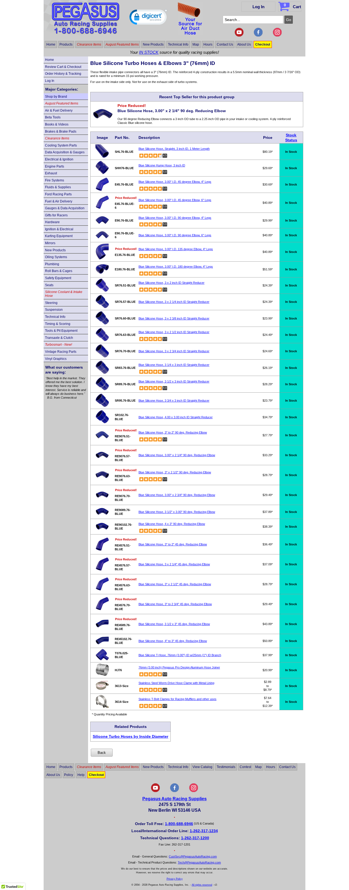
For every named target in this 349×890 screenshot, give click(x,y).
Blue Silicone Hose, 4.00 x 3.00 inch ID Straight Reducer (176, 417)
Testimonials (226, 767)
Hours (207, 44)
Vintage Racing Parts (60, 352)
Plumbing (52, 264)
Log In (258, 6)
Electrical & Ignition (59, 159)
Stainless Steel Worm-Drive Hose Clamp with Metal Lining (176, 683)
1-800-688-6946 (179, 824)
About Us (244, 44)
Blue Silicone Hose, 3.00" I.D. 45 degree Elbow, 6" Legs (175, 200)
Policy (68, 775)
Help (81, 775)
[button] (148, 18)
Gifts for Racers (56, 215)
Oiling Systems (56, 257)
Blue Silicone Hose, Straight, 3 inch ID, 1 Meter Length (174, 148)
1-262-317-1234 (204, 831)
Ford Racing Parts (58, 194)
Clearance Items (89, 44)
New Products (153, 44)
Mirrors (50, 243)
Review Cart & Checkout (63, 67)
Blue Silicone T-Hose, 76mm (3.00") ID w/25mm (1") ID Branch (180, 655)
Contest (245, 767)
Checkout (262, 44)
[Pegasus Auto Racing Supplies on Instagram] (277, 35)
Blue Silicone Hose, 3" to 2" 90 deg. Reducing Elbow (173, 432)
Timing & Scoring (57, 324)
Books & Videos (56, 124)
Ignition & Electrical (59, 229)
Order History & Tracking (63, 74)
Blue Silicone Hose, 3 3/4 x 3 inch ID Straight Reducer (174, 400)
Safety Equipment (58, 278)
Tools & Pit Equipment (61, 331)
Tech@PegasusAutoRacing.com (199, 862)
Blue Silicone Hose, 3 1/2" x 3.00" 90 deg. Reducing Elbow (177, 511)
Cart (292, 6)
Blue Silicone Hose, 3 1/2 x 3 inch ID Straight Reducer (174, 381)
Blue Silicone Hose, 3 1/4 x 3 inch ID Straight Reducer (174, 364)
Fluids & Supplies (58, 187)
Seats (49, 285)
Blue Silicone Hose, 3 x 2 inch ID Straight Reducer (171, 282)
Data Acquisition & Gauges (65, 152)
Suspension (54, 310)
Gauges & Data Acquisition (65, 208)
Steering (51, 303)
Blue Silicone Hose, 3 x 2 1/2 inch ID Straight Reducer (174, 332)
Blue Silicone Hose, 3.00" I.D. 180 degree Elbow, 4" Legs (176, 266)
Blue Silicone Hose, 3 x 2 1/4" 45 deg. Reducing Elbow (174, 564)
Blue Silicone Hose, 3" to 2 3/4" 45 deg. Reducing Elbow (175, 604)
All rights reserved (202, 884)
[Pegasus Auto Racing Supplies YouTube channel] (239, 35)
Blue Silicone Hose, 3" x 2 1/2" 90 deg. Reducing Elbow (175, 472)
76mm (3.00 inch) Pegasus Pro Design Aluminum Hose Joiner (179, 667)
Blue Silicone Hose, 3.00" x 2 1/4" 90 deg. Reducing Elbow (177, 455)
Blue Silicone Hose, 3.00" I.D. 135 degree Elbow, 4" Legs (176, 249)
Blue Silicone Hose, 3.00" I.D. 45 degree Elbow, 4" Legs (175, 181)
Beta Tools (53, 117)
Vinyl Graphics (56, 359)
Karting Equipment (59, 236)
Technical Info (178, 44)
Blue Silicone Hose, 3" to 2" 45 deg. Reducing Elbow (173, 544)
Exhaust (51, 173)
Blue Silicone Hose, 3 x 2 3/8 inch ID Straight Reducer (174, 318)
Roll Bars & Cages (58, 271)
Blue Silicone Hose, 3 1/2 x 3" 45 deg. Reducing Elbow (174, 624)
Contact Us (225, 44)
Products (66, 44)
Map (195, 44)
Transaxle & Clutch (59, 338)
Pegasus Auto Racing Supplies (174, 798)
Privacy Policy (175, 878)
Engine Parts (54, 166)
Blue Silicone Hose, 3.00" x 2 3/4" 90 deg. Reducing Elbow (177, 495)
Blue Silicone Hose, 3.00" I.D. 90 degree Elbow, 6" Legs (175, 235)
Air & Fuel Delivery (59, 110)
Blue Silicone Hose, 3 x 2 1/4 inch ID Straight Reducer (174, 301)
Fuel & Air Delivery (58, 201)
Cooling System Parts (61, 145)
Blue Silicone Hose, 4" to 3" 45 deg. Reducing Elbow (173, 641)
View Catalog (202, 767)
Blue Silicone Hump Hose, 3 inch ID (162, 165)
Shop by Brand (56, 96)
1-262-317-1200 (195, 838)
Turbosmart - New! (58, 345)
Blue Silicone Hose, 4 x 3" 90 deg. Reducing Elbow (172, 523)
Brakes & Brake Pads (60, 131)
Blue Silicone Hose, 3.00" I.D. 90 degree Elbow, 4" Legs (175, 217)
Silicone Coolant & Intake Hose (63, 294)
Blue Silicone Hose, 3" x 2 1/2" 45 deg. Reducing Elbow (175, 584)
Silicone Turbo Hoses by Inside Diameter (130, 736)
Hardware (52, 222)
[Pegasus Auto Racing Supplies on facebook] (258, 35)
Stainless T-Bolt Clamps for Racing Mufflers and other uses (177, 699)
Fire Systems (54, 180)
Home (50, 44)
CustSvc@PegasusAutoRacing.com (193, 856)
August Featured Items (122, 44)
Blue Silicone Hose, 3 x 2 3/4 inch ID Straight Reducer (174, 351)
